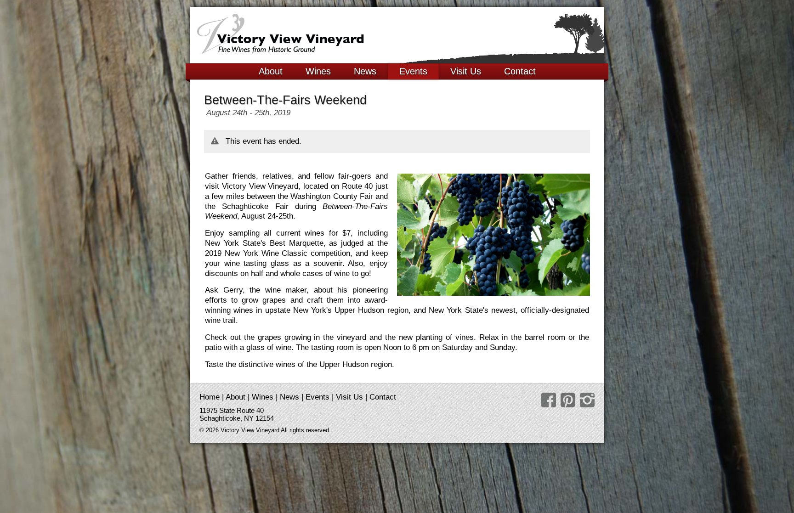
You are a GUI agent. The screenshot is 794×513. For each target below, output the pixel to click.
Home (209, 397)
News (365, 71)
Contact (520, 71)
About (271, 71)
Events (413, 71)
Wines (318, 71)
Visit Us (465, 71)
